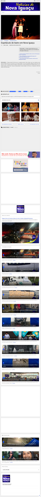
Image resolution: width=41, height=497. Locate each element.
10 (3, 377)
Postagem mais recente (7, 124)
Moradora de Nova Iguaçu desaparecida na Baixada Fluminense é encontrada (20, 458)
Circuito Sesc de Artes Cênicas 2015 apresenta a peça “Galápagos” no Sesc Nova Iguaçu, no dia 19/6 (29, 118)
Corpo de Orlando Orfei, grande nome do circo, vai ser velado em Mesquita (10, 119)
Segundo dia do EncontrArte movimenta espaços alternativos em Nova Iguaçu (10, 109)
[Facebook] (1, 1)
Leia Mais (14, 260)
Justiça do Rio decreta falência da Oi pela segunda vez (15, 338)
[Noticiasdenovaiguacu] (6, 1)
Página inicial (21, 124)
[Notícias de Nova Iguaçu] (20, 10)
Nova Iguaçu (6, 40)
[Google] (4, 1)
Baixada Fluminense (13, 40)
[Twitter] (3, 1)
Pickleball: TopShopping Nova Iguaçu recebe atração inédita (16, 379)
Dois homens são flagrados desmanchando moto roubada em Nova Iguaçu (19, 325)
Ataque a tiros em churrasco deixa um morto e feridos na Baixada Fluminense (17, 218)
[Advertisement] (9, 54)
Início (2, 40)
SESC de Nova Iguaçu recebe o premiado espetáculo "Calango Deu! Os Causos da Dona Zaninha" (29, 108)
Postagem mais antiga (34, 124)
